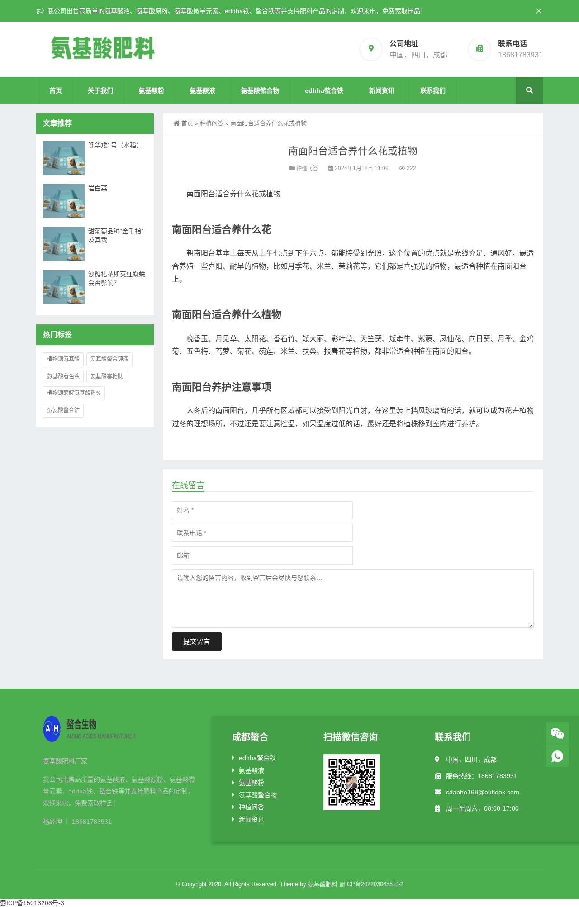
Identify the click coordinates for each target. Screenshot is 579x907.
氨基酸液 (202, 90)
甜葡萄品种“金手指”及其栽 (115, 235)
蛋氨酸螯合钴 (63, 410)
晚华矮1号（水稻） (115, 145)
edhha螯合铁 (324, 90)
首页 (55, 90)
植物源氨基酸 (63, 359)
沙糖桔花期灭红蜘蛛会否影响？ (116, 278)
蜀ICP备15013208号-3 (32, 903)
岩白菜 (97, 188)
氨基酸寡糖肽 (106, 376)
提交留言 (196, 641)
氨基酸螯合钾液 (109, 359)
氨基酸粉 (151, 90)
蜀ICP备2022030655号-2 (371, 884)
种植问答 (211, 123)
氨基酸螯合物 (260, 90)
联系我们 (433, 90)
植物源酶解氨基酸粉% (74, 393)
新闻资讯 (381, 90)
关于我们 (100, 90)
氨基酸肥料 (322, 884)
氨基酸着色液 (63, 376)
